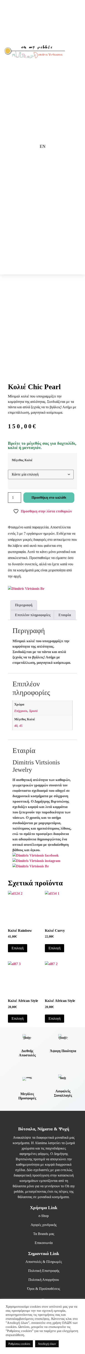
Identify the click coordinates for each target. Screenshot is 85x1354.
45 (20, 726)
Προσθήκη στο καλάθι (49, 497)
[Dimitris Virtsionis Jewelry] (30, 866)
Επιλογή (18, 948)
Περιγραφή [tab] (23, 605)
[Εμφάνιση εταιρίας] (26, 589)
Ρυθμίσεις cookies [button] (19, 1343)
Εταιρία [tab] (64, 615)
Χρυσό (33, 711)
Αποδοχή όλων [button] (47, 1343)
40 (15, 726)
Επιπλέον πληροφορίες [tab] (33, 615)
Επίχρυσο (20, 711)
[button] (73, 52)
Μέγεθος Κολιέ (22, 460)
